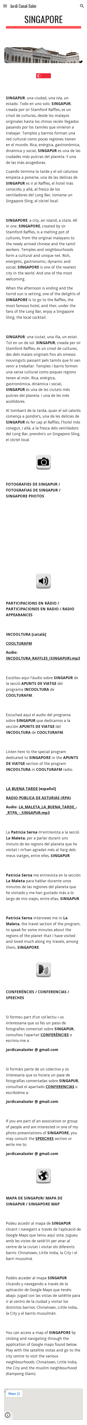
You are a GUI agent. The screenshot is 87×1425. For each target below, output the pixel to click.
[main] (43, 21)
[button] (5, 6)
